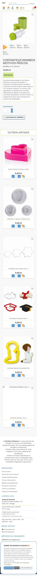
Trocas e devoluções (8, 480)
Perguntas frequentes (9, 486)
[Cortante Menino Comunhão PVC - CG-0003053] (18, 351)
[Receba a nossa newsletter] (17, 7)
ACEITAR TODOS (8, 568)
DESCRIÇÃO (8, 75)
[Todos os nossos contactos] (22, 7)
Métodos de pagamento (10, 483)
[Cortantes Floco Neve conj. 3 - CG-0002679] (18, 252)
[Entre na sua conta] (12, 7)
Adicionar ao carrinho (15, 117)
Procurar (32, 3)
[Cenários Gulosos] (3, 2)
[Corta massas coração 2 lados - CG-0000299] (18, 152)
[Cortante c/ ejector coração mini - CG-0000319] (18, 202)
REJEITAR (16, 568)
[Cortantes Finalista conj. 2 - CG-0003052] (18, 301)
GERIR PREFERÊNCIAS (26, 568)
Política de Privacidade (9, 491)
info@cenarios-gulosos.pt (10, 512)
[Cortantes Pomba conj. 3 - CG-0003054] (18, 401)
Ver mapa (6, 509)
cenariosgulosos (9, 529)
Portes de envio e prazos (10, 474)
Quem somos (6, 471)
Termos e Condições (8, 488)
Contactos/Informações (9, 477)
